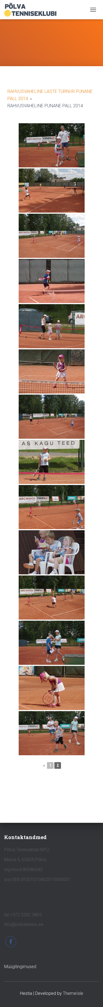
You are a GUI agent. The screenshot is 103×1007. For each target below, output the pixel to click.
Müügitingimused (20, 966)
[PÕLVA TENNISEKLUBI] (32, 10)
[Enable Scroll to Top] (92, 996)
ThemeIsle (73, 993)
